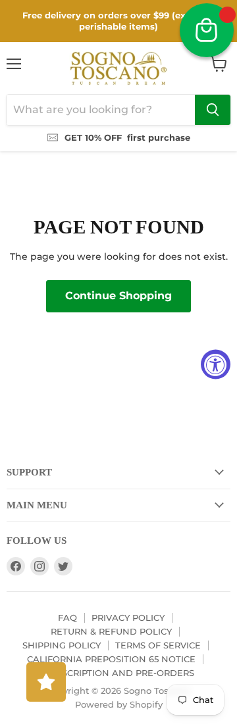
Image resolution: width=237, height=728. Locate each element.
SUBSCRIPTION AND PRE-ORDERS (118, 672)
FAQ (67, 617)
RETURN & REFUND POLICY (111, 631)
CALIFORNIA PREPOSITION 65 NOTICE (111, 659)
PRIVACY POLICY (128, 617)
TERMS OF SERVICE (158, 645)
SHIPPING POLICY (61, 645)
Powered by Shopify (119, 704)
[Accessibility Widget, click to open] (215, 364)
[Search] (212, 110)
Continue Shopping (118, 295)
